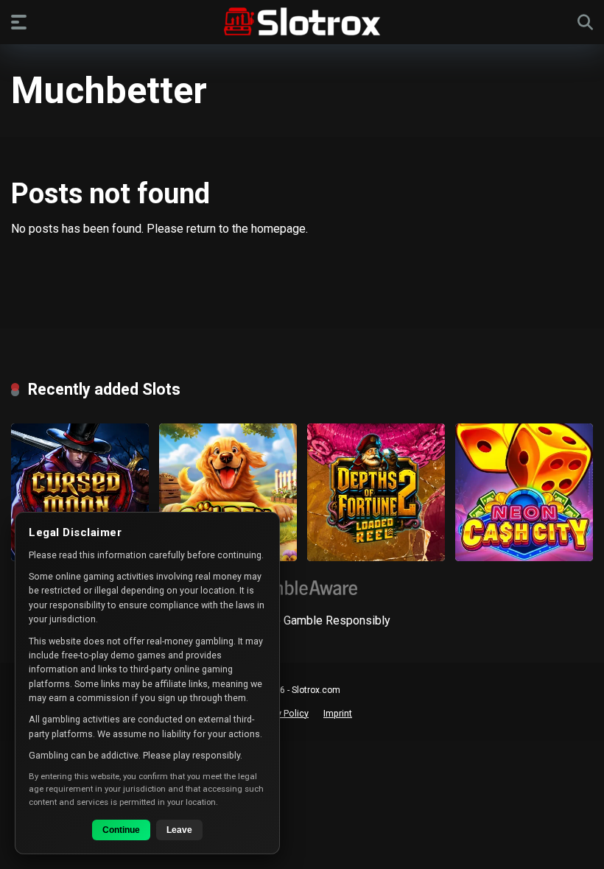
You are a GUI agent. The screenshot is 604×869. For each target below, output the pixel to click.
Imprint (337, 713)
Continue (121, 830)
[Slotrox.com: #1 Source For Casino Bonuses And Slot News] (302, 21)
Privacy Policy (280, 713)
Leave (179, 830)
